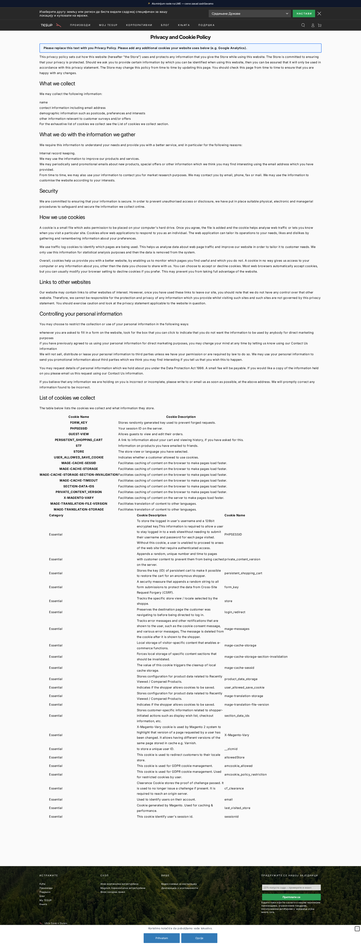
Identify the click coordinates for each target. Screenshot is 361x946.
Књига (43, 904)
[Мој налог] (313, 25)
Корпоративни (139, 25)
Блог (165, 25)
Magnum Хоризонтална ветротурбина (123, 888)
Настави (304, 13)
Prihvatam (161, 938)
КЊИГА (184, 25)
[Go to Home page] (50, 25)
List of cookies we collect (137, 124)
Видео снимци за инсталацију (179, 883)
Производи (80, 25)
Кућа (42, 883)
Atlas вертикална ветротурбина (119, 883)
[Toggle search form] (303, 25)
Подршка (206, 25)
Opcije (199, 938)
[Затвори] (357, 928)
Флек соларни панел (112, 892)
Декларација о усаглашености (179, 888)
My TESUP (45, 900)
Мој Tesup (108, 25)
